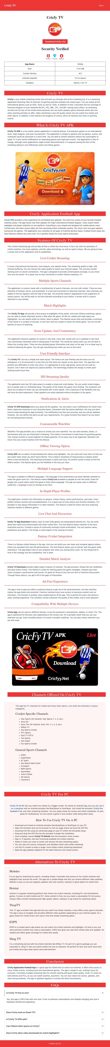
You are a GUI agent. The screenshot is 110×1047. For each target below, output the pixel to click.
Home (101, 5)
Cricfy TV (10, 5)
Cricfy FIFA (9, 220)
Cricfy (10, 99)
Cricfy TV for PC (17, 806)
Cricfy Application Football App (22, 967)
